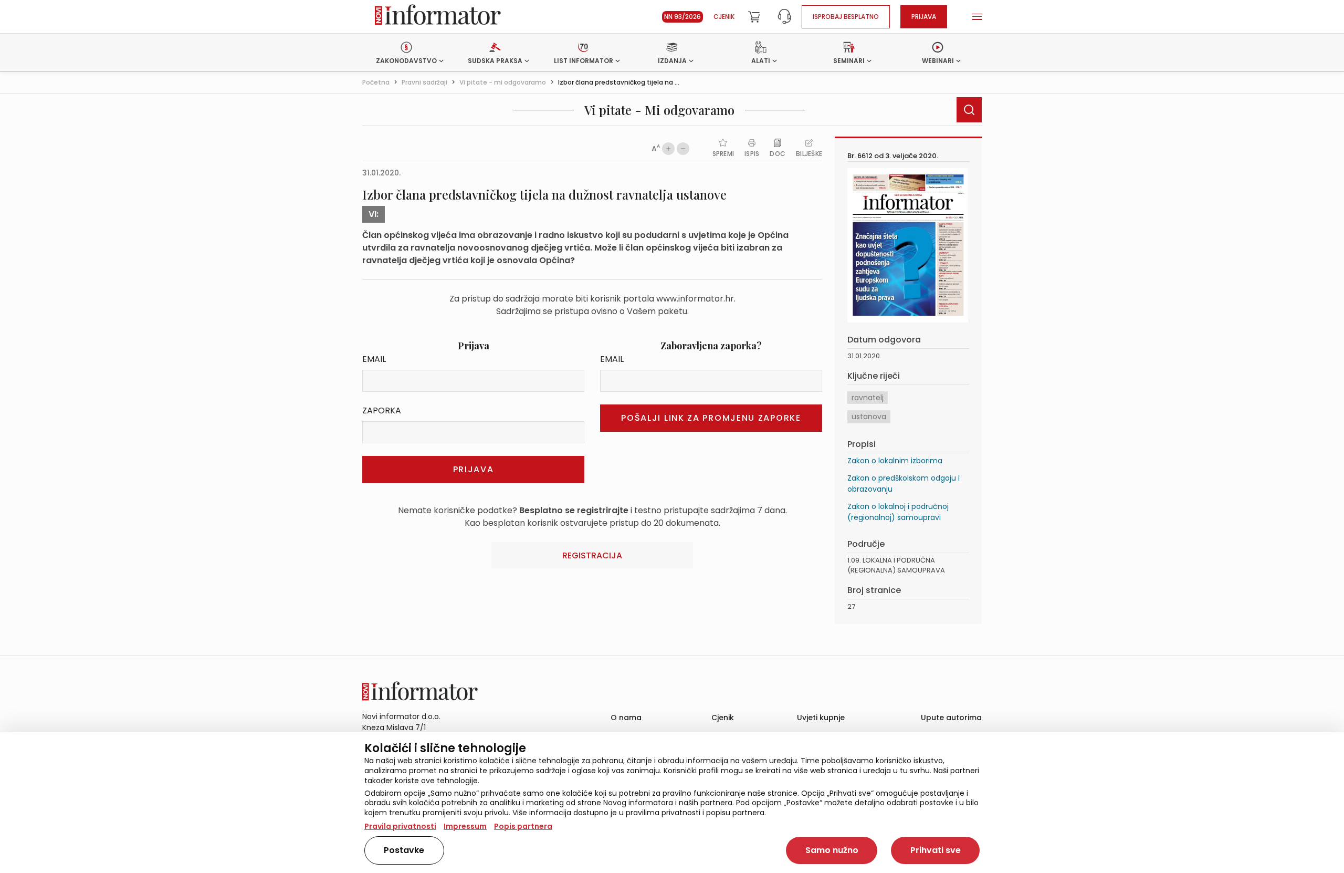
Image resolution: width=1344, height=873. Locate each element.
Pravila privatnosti (400, 826)
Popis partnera (523, 826)
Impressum (465, 826)
